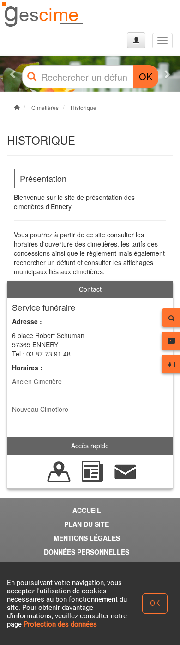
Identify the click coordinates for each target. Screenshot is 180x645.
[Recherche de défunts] (59, 470)
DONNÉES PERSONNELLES (86, 551)
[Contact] (125, 470)
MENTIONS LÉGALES (87, 538)
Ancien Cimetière (37, 381)
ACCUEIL (86, 510)
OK (145, 76)
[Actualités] (92, 470)
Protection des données (60, 624)
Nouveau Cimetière (40, 409)
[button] (13, 74)
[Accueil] (43, 15)
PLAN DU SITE (86, 524)
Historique (83, 107)
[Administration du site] (136, 40)
